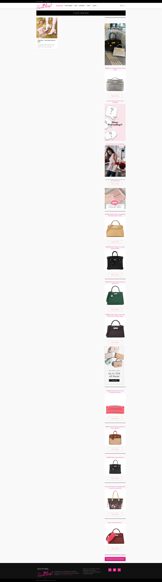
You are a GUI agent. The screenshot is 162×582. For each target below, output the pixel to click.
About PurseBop (39, 1)
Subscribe (102, 579)
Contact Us (47, 1)
